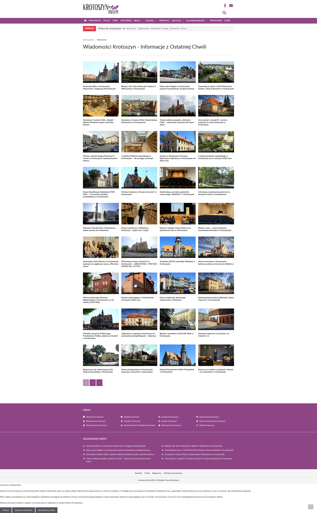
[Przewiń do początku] (310, 506)
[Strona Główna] (85, 20)
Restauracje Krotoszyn (171, 425)
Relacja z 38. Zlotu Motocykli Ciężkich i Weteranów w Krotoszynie (193, 446)
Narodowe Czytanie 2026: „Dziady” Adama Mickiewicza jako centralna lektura (98, 122)
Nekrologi (164, 21)
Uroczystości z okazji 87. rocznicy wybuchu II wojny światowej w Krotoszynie (212, 122)
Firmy (115, 21)
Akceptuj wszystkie (46, 510)
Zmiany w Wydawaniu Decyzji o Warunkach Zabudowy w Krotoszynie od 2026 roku (178, 158)
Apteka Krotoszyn (131, 417)
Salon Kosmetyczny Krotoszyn (212, 421)
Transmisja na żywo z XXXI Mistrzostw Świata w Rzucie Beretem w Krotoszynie (199, 450)
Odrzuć (6, 510)
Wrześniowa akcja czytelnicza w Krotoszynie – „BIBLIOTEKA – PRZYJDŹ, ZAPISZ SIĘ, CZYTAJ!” (139, 264)
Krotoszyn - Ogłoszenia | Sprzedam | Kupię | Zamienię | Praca (156, 28)
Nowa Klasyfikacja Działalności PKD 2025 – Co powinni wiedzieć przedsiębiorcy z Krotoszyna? (99, 194)
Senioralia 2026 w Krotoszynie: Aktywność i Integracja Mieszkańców (116, 446)
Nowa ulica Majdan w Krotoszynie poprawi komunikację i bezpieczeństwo (118, 450)
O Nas (147, 473)
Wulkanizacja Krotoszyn (96, 425)
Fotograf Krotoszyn (132, 421)
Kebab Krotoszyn (206, 425)
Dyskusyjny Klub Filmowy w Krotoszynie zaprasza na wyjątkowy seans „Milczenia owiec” (101, 264)
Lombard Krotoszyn (170, 417)
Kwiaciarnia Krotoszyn (209, 417)
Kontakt (138, 473)
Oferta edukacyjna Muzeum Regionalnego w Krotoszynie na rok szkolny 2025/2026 (98, 300)
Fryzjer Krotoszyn (169, 421)
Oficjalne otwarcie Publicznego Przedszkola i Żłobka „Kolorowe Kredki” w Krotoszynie (100, 336)
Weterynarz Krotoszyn (96, 421)
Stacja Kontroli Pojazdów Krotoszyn (139, 425)
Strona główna (88, 40)
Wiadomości (95, 21)
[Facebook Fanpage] (224, 5)
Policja (106, 21)
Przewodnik (216, 21)
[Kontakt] (231, 5)
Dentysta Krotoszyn (94, 417)
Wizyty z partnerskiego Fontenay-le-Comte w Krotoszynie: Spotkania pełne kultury (100, 158)
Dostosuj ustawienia (23, 510)
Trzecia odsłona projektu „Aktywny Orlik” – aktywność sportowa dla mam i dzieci (177, 122)
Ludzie (227, 21)
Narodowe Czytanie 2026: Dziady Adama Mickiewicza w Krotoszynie (195, 454)
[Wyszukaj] (224, 12)
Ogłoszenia (126, 21)
